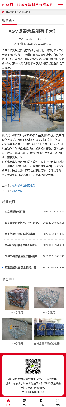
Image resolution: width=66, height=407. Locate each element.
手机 (41, 404)
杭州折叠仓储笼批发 (23, 185)
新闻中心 (15, 12)
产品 (24, 404)
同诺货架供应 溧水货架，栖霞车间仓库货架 (23, 267)
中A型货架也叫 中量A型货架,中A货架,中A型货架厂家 (23, 245)
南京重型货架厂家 (15, 211)
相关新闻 (25, 12)
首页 (8, 12)
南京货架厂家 (15, 157)
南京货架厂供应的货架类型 (20, 233)
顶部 (57, 404)
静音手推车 (18, 191)
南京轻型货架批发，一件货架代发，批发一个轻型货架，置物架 (23, 222)
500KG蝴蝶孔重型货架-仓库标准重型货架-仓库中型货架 (23, 256)
